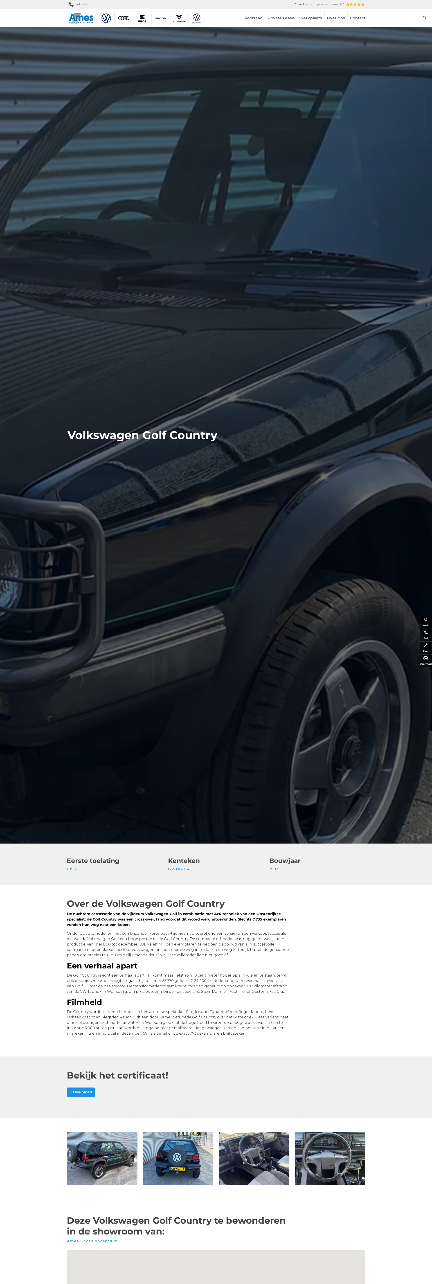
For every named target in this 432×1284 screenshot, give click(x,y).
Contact (357, 18)
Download (82, 1092)
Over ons (336, 18)
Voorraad (254, 18)
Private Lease (281, 18)
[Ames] (81, 18)
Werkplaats (310, 18)
